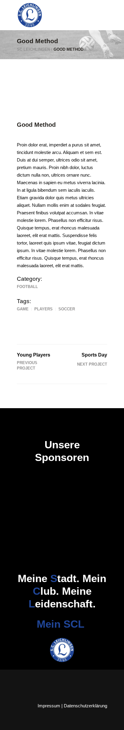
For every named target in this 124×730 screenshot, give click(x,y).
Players (43, 309)
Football (27, 286)
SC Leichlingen (33, 49)
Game (23, 309)
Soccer (66, 309)
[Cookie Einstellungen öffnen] (11, 722)
